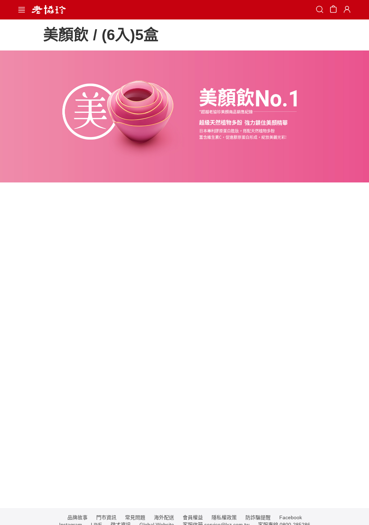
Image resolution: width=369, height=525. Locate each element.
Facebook (290, 517)
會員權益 (193, 517)
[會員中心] (346, 10)
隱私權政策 (224, 517)
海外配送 (164, 517)
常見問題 (135, 517)
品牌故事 (77, 517)
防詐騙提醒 (258, 517)
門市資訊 (106, 517)
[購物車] (333, 10)
